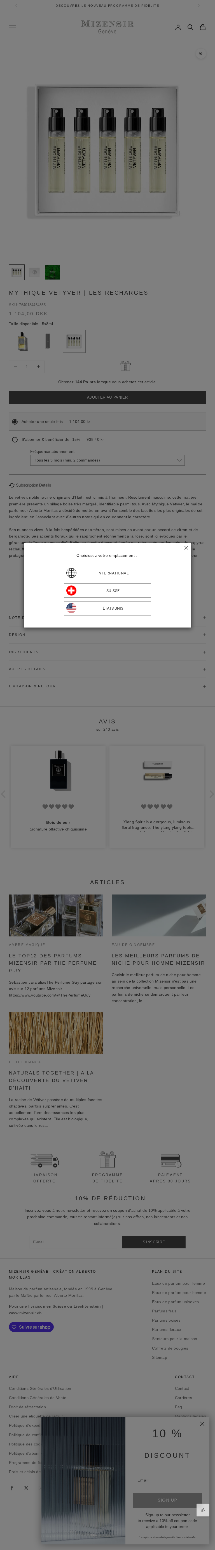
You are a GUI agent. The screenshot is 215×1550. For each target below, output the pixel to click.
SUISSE (113, 590)
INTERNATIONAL (113, 573)
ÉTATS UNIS (113, 608)
